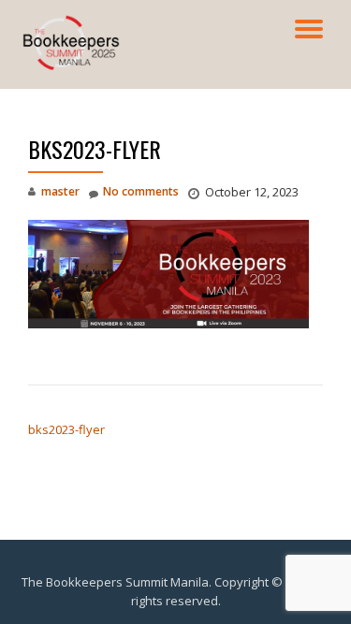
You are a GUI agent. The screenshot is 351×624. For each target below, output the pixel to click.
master (60, 191)
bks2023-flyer (66, 429)
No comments (141, 191)
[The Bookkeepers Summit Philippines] (74, 32)
